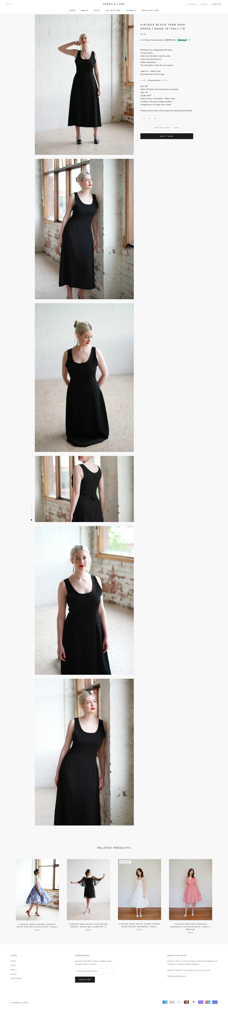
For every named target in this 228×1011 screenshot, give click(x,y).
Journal (131, 10)
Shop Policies (150, 10)
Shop (97, 10)
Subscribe (85, 980)
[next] (220, 893)
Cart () (216, 4)
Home (72, 10)
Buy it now (167, 136)
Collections (113, 10)
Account (192, 4)
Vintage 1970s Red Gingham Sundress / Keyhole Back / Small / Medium (190, 926)
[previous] (8, 893)
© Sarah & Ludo (19, 1003)
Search (204, 4)
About (85, 10)
